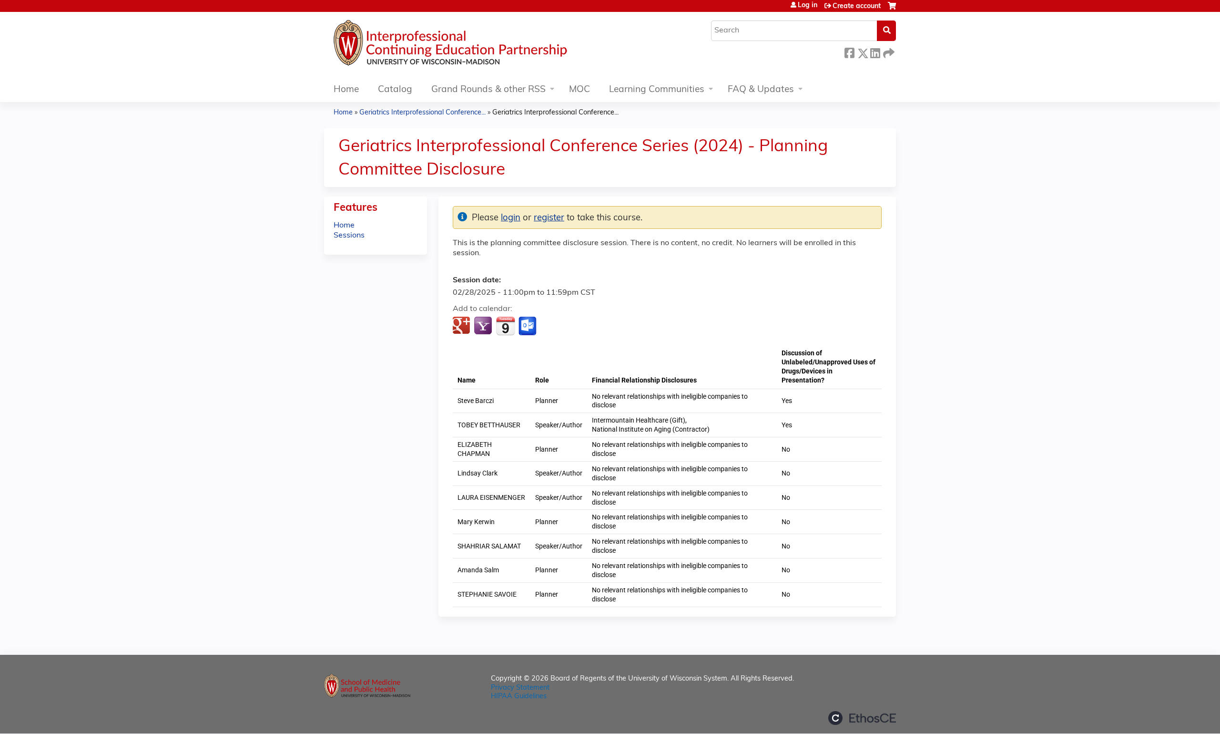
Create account (857, 6)
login (510, 218)
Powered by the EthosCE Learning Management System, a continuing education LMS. (862, 718)
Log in (807, 5)
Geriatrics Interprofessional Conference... (422, 112)
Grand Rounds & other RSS (488, 89)
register (549, 218)
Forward (888, 52)
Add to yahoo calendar (484, 326)
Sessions (349, 235)
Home (346, 89)
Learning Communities (656, 89)
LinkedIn (875, 52)
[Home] (479, 45)
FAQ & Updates (761, 89)
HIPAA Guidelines (519, 696)
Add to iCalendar (505, 325)
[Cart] (892, 9)
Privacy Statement (520, 688)
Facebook (849, 52)
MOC (579, 89)
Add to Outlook (528, 326)
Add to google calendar (462, 326)
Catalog (395, 89)
